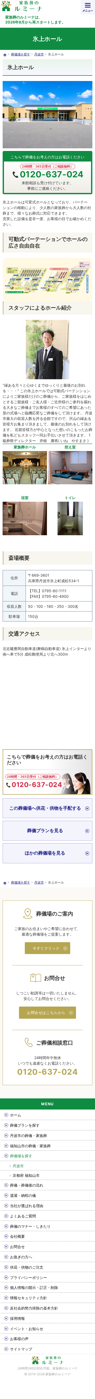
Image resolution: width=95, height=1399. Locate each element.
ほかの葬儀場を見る (45, 853)
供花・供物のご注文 (26, 1267)
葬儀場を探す (21, 1156)
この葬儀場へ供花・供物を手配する (45, 808)
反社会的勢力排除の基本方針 (34, 1308)
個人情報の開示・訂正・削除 (34, 1287)
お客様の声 (19, 1338)
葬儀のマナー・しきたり (30, 1226)
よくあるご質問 (23, 1216)
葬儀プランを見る (45, 830)
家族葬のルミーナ (65, 1368)
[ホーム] (5, 55)
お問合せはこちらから (46, 1012)
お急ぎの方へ (21, 1257)
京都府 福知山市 (26, 1175)
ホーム (15, 1115)
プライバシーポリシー (28, 1277)
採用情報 (17, 1318)
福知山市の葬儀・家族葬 (30, 1146)
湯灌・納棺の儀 (23, 1195)
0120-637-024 (52, 174)
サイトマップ (21, 1349)
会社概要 (17, 1236)
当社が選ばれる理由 (26, 1205)
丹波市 (18, 1166)
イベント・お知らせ (26, 1328)
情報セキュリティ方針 (28, 1298)
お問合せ (17, 1246)
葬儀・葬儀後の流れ (26, 1185)
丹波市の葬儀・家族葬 (28, 1135)
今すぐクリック (46, 948)
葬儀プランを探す (25, 1125)
